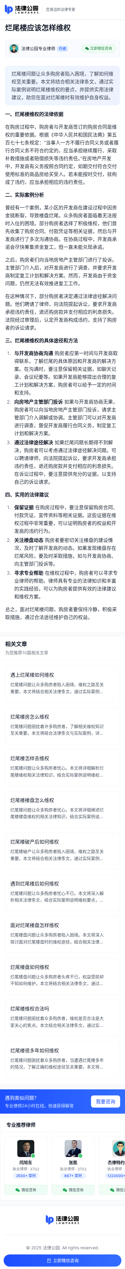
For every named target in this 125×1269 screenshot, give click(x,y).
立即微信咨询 (66, 1260)
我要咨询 (105, 1101)
